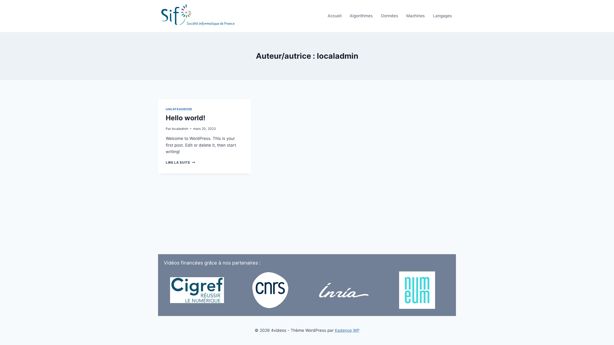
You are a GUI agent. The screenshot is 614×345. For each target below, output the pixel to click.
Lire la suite (180, 162)
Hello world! (185, 118)
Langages (442, 15)
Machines (415, 15)
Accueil (335, 15)
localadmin (180, 129)
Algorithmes (361, 15)
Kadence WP (347, 330)
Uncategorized (179, 109)
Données (389, 15)
